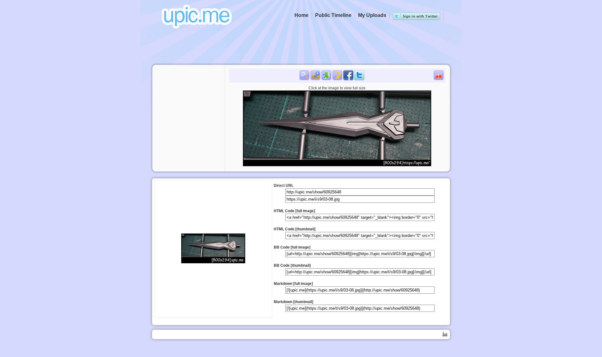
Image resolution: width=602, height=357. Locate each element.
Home (301, 15)
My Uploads (372, 15)
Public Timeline (333, 15)
